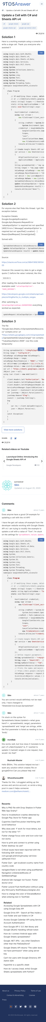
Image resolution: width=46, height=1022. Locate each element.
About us (5, 991)
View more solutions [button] (13, 430)
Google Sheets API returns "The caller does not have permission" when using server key (23, 951)
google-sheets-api (9, 28)
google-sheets (13, 24)
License (32, 995)
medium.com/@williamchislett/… (16, 791)
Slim (16, 484)
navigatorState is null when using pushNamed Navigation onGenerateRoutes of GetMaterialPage (22, 873)
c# (4, 24)
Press (4, 1000)
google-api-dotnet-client (27, 28)
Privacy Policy (20, 991)
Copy (41, 52)
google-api (25, 24)
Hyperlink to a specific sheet (16, 965)
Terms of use (36, 991)
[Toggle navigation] (41, 3)
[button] (4, 461)
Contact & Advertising (15, 995)
